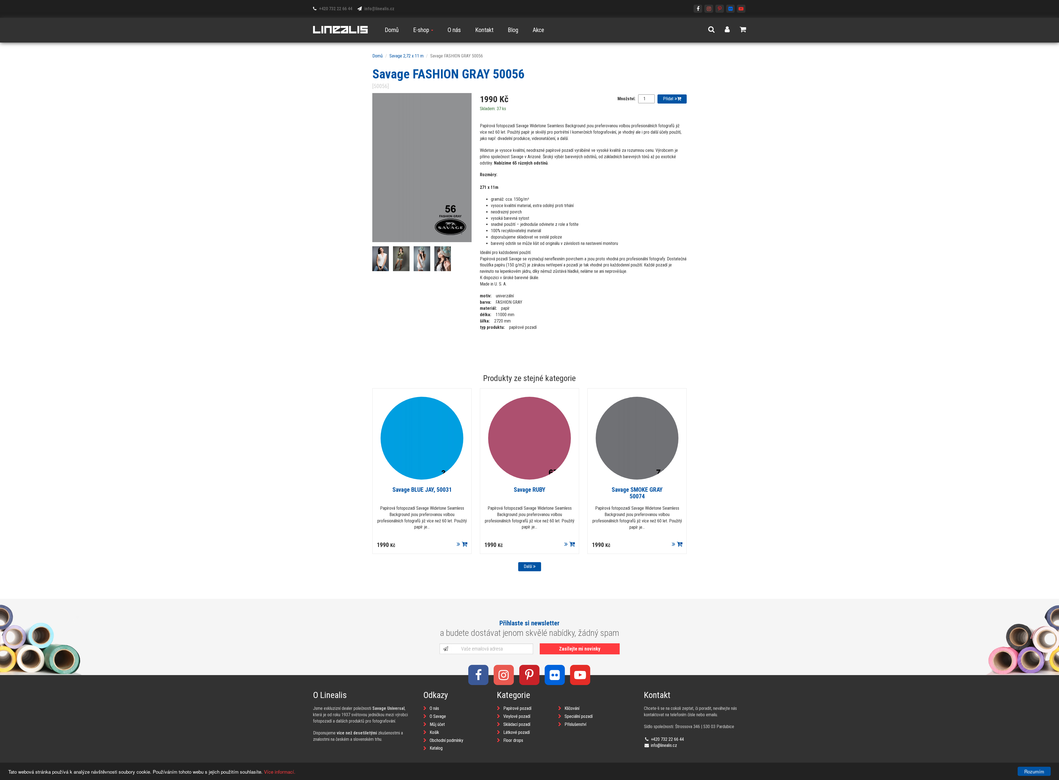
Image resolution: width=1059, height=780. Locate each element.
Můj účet (437, 724)
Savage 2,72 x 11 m (406, 56)
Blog (513, 30)
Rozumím (1034, 771)
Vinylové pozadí (516, 716)
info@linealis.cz (378, 8)
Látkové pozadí (516, 732)
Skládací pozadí (516, 724)
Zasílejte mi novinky (579, 649)
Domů (392, 30)
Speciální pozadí (579, 716)
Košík (434, 732)
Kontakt (484, 30)
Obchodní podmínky (446, 740)
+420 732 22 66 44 (335, 8)
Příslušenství (575, 724)
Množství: (626, 98)
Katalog (436, 748)
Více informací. (279, 771)
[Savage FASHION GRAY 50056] (422, 167)
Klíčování (572, 708)
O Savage (438, 716)
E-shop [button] (421, 30)
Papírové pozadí (517, 708)
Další (528, 566)
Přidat (669, 98)
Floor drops (513, 740)
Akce (538, 30)
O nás (454, 30)
